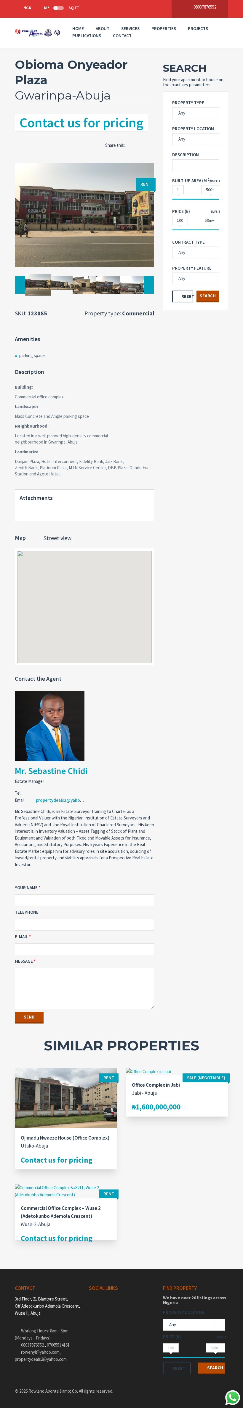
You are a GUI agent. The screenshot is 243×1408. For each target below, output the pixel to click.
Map (20, 537)
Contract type (188, 242)
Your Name (26, 887)
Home (78, 28)
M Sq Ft (61, 7)
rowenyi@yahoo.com (40, 1352)
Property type (188, 102)
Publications (86, 35)
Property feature (192, 268)
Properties (163, 28)
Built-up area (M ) (191, 180)
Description (185, 154)
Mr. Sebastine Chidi (51, 770)
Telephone (27, 912)
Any (181, 113)
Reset (187, 296)
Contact (122, 35)
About (102, 28)
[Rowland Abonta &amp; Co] (37, 33)
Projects (198, 28)
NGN (27, 7)
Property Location (193, 128)
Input (215, 181)
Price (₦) (181, 211)
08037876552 (33, 1345)
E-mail (21, 936)
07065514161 (58, 1345)
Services (130, 28)
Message (24, 961)
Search (208, 296)
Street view (57, 538)
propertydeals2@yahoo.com (64, 800)
